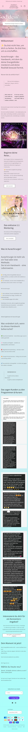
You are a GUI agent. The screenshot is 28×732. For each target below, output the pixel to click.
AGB (24, 726)
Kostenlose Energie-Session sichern (14, 23)
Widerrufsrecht (15, 728)
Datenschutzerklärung (12, 726)
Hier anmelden (10, 238)
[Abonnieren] (21, 692)
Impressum (20, 726)
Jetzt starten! (9, 186)
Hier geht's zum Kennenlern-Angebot (14, 635)
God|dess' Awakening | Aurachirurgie (13, 725)
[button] (2, 6)
